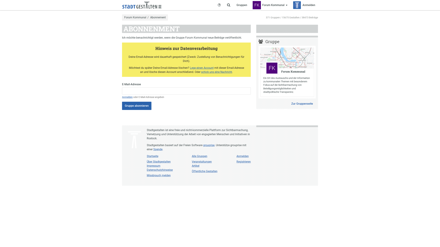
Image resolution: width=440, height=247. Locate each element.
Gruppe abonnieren (137, 105)
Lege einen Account (202, 67)
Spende (157, 149)
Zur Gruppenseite (302, 103)
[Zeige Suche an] (228, 5)
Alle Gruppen (199, 156)
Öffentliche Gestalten (204, 171)
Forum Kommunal (135, 17)
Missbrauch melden (159, 175)
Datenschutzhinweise (160, 170)
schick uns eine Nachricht (216, 72)
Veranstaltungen (202, 161)
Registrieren (243, 161)
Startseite (152, 156)
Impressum (153, 165)
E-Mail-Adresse (131, 84)
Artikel (195, 165)
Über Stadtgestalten (159, 161)
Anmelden (127, 97)
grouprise (208, 145)
